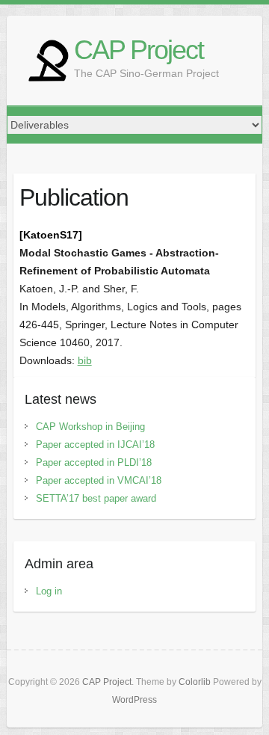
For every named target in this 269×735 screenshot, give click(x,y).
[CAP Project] (47, 60)
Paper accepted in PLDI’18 (94, 462)
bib (85, 360)
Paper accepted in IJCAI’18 (95, 444)
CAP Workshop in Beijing (90, 426)
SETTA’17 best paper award (96, 498)
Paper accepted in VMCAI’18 (98, 480)
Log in (49, 591)
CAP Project (138, 49)
